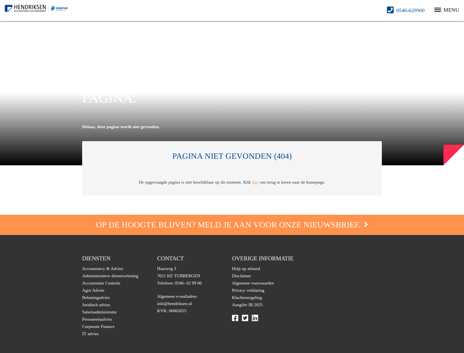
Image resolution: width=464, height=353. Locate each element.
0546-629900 (410, 10)
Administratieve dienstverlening (110, 275)
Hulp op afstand (246, 268)
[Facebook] (235, 318)
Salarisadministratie (99, 312)
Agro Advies (93, 290)
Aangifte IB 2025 (247, 304)
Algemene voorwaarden (253, 283)
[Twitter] (245, 318)
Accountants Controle (101, 283)
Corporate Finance (98, 326)
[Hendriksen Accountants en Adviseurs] (36, 8)
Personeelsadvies (97, 319)
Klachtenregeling (247, 297)
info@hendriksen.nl (174, 303)
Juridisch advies (96, 304)
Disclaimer (241, 275)
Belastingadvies (96, 297)
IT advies (90, 333)
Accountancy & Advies (102, 268)
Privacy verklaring (248, 290)
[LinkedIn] (255, 318)
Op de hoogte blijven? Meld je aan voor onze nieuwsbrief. (229, 224)
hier (255, 182)
